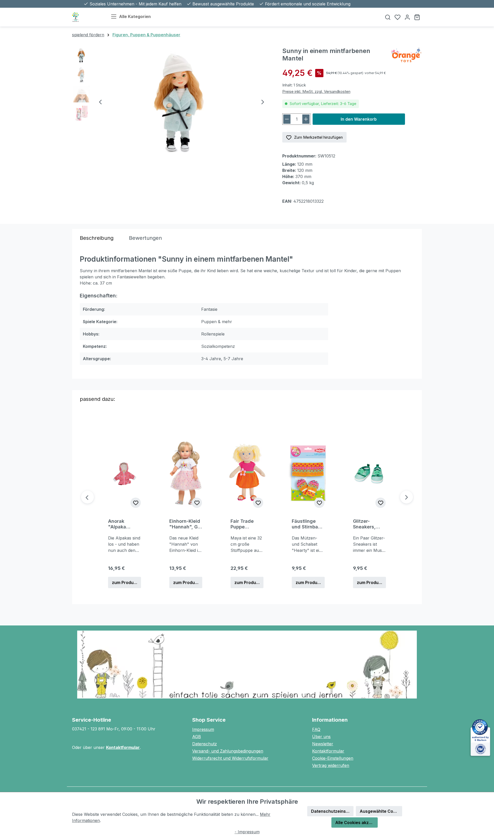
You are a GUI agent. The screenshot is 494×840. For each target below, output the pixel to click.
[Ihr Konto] (407, 17)
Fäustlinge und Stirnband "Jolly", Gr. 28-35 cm (308, 524)
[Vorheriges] (100, 102)
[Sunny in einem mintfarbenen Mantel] (181, 102)
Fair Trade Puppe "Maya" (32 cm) (244, 524)
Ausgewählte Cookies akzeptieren (381, 811)
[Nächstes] (263, 102)
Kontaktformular (123, 747)
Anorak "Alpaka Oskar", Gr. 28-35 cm (120, 524)
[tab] (96, 238)
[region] (172, 102)
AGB (196, 736)
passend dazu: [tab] (97, 399)
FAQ (316, 729)
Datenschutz (204, 743)
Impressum (203, 729)
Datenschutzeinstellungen (332, 811)
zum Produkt (124, 582)
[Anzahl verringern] (286, 119)
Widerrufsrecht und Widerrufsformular (230, 758)
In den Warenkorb (359, 119)
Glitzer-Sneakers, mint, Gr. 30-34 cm (367, 524)
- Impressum (247, 831)
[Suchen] (388, 17)
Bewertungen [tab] (145, 238)
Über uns (321, 736)
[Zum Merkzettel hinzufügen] (135, 503)
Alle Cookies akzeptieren (356, 822)
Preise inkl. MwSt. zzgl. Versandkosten (316, 91)
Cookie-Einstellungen (332, 758)
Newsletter (322, 743)
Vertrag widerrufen (330, 765)
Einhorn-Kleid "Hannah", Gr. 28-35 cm (184, 524)
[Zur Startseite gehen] (86, 17)
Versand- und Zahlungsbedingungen (227, 751)
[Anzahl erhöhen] (306, 119)
